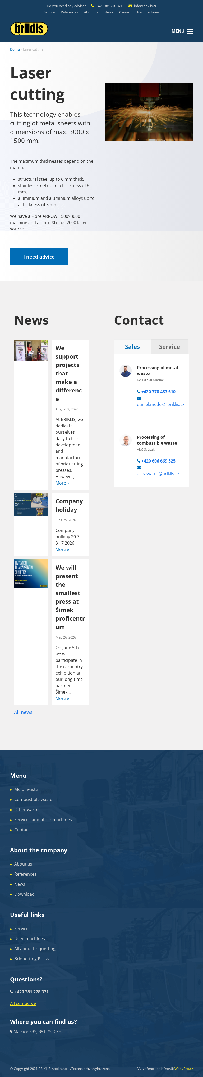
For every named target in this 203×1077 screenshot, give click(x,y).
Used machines (29, 939)
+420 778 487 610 (158, 392)
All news (23, 712)
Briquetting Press (31, 959)
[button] (190, 31)
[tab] (132, 346)
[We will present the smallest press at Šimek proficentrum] (31, 573)
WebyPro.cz (183, 1068)
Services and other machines (43, 819)
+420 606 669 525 (158, 461)
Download (24, 894)
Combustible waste (33, 799)
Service (21, 928)
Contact (22, 829)
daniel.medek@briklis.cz (160, 404)
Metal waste (26, 789)
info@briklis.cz (145, 5)
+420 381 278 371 (109, 5)
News (19, 884)
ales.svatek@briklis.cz (158, 474)
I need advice (39, 256)
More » (62, 483)
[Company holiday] (31, 504)
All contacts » (23, 1003)
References (25, 874)
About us (23, 864)
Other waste (26, 809)
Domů (15, 49)
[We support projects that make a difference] (31, 350)
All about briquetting (35, 949)
